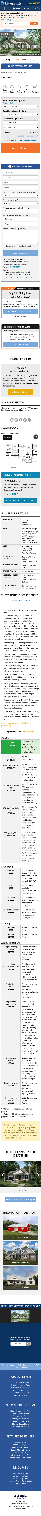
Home (3, 72)
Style (9, 72)
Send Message (20, 253)
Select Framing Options (13, 119)
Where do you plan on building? (16, 216)
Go (28, 1344)
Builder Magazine (20, 1478)
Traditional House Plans (20, 1393)
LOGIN (33, 8)
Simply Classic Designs (20, 1450)
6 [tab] (29, 58)
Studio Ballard (20, 1452)
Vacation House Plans (21, 1426)
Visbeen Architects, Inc (20, 1455)
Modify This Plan (20, 392)
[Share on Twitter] (25, 420)
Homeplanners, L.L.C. (20, 1445)
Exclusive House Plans (20, 1413)
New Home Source (20, 1473)
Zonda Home (20, 1483)
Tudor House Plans (20, 1395)
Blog (31, 1365)
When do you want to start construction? (20, 192)
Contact (24, 1368)
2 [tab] (15, 58)
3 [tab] (19, 58)
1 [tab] (12, 58)
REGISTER (25, 8)
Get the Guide (20, 344)
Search (5, 1365)
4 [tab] (22, 58)
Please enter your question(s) (15, 228)
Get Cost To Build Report (20, 311)
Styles (12, 1365)
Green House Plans (20, 1416)
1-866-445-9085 (34, 3)
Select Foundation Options (14, 111)
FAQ (37, 1365)
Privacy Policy (6, 19)
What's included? (9, 103)
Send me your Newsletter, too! (18, 246)
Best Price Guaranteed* (28, 136)
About (15, 1368)
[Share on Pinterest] (29, 420)
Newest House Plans (20, 1421)
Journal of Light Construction (20, 1481)
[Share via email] (12, 420)
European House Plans (20, 1387)
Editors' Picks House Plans (20, 1411)
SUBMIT (34, 23)
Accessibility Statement (20, 1508)
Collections (22, 1365)
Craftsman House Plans (20, 1385)
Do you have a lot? (10, 200)
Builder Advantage (20, 1476)
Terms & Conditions (22, 17)
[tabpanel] (20, 42)
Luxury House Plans (20, 1419)
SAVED (18, 8)
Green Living (20, 1442)
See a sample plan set (20, 600)
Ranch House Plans (20, 72)
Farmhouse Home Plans (20, 1390)
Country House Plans (20, 1382)
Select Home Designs (20, 1447)
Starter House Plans (20, 1424)
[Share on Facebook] (20, 420)
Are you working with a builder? (16, 208)
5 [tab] (26, 58)
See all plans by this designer (20, 1199)
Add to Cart (20, 148)
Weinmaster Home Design (20, 1458)
